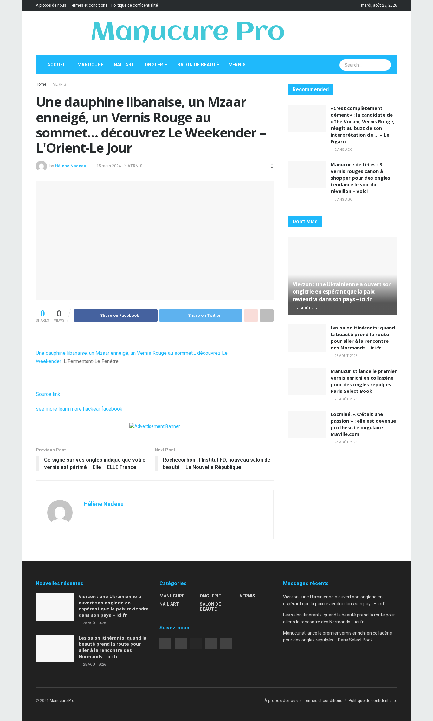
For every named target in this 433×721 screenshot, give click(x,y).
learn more (70, 409)
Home (41, 84)
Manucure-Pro (62, 701)
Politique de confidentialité (134, 5)
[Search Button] (385, 65)
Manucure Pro (187, 33)
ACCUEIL (57, 64)
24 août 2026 (345, 442)
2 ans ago (342, 150)
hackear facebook (102, 409)
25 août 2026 (307, 308)
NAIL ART (124, 64)
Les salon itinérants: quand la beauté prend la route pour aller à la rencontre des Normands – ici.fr (363, 337)
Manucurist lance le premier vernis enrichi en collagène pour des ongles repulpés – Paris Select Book (364, 381)
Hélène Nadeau (70, 165)
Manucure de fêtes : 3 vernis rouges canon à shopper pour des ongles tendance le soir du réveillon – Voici (360, 177)
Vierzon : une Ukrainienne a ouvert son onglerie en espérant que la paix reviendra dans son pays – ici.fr (342, 292)
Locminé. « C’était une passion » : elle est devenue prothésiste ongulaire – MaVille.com (363, 424)
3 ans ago (342, 199)
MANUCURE (90, 64)
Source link (48, 394)
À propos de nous (51, 5)
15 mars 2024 (108, 165)
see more (46, 409)
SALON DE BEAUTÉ (198, 64)
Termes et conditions (88, 5)
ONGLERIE (156, 64)
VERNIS (237, 64)
